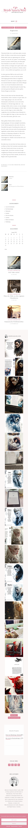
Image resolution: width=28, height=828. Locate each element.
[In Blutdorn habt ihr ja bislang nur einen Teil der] (14, 479)
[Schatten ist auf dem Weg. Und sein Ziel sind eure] (14, 423)
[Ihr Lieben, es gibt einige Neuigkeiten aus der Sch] (14, 685)
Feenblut (7, 213)
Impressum (20, 826)
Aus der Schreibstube (7, 27)
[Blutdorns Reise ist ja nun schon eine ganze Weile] (14, 461)
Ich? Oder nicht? (14, 272)
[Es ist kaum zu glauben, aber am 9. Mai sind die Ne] (14, 704)
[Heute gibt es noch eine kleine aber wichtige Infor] (14, 667)
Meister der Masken (21, 27)
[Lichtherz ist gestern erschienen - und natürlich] (14, 498)
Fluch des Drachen (9, 215)
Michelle (5, 164)
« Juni (5, 249)
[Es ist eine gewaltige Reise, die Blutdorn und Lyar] (14, 629)
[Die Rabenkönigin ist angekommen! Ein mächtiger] (14, 648)
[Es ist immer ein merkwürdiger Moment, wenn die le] (14, 610)
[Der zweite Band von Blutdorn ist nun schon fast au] (14, 592)
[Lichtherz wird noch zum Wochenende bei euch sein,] (14, 517)
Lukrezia (7, 217)
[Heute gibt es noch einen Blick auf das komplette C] (14, 367)
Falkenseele (8, 211)
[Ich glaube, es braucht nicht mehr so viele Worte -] (14, 386)
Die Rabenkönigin (9, 209)
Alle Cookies (14, 820)
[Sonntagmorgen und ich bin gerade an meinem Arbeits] (14, 404)
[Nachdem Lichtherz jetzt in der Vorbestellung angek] (14, 535)
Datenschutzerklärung (14, 826)
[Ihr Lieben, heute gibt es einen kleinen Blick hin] (14, 442)
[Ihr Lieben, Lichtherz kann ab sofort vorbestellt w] (14, 554)
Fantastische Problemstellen (14, 321)
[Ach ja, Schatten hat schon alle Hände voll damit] (14, 348)
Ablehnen (14, 823)
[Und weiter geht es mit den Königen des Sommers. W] (14, 573)
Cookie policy (8, 826)
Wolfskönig (8, 221)
